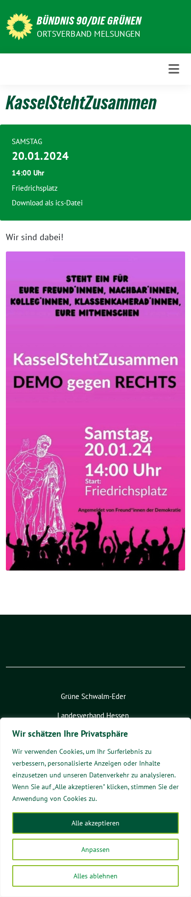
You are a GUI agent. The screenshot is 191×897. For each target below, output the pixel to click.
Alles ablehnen (95, 876)
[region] (95, 807)
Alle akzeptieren (95, 823)
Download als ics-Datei (47, 202)
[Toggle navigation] (174, 69)
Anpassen (95, 849)
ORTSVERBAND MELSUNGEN (88, 33)
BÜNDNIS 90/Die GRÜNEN (89, 20)
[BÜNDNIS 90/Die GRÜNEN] (19, 25)
